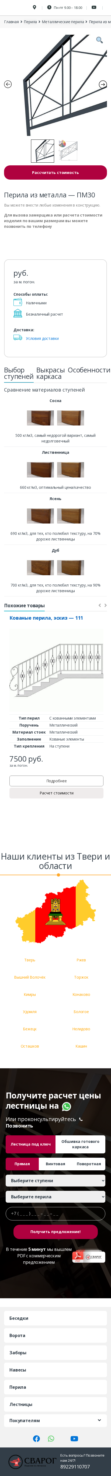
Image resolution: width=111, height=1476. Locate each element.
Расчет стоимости (57, 792)
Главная (11, 21)
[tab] (19, 375)
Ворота (17, 1335)
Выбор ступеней (19, 373)
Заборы (17, 1353)
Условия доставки (42, 338)
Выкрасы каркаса (50, 373)
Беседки (18, 1318)
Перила (30, 21)
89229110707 (74, 1466)
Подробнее (56, 780)
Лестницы (20, 1404)
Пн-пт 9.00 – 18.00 (67, 7)
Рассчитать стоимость (55, 172)
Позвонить (19, 1125)
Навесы (17, 1370)
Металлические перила (63, 21)
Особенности (89, 369)
